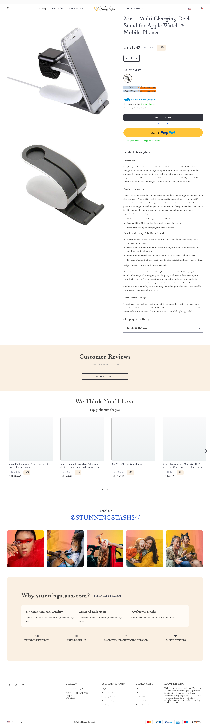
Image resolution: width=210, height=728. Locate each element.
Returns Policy (107, 701)
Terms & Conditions (144, 705)
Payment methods (109, 693)
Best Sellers (75, 9)
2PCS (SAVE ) (131, 88)
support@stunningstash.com (78, 689)
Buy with (155, 133)
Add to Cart (163, 117)
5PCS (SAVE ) (131, 91)
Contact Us (141, 697)
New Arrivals (135, 9)
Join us (105, 511)
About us (140, 693)
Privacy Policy (142, 701)
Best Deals (57, 9)
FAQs (104, 689)
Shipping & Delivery (110, 697)
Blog (138, 689)
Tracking (105, 705)
